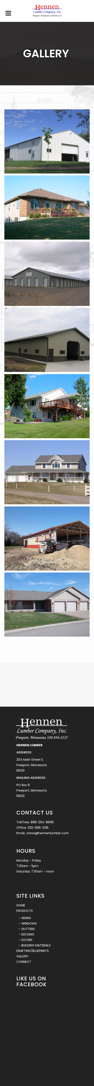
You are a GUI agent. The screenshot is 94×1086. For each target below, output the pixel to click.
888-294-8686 (42, 822)
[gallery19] (47, 538)
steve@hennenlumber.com (48, 833)
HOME (20, 905)
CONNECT (23, 962)
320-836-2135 (38, 827)
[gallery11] (47, 141)
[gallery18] (47, 472)
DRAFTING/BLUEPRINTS (32, 951)
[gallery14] (47, 340)
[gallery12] (47, 207)
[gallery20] (47, 605)
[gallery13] (47, 274)
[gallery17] (47, 406)
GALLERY (22, 956)
